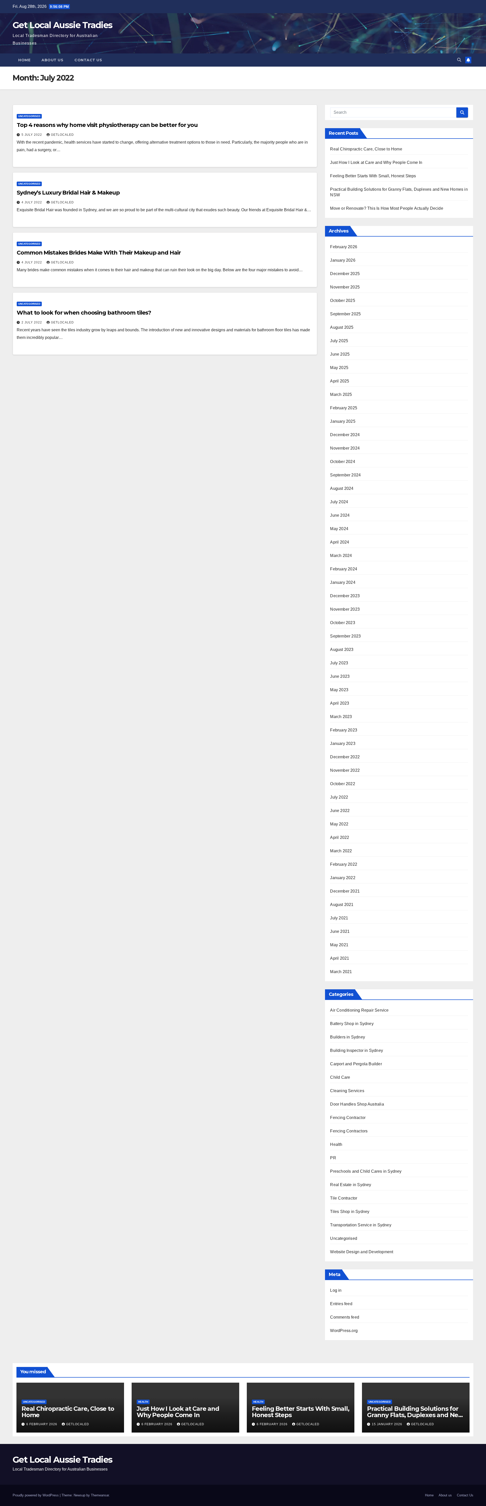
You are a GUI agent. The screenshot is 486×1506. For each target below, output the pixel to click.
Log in (335, 1290)
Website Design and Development (361, 1252)
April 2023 (339, 703)
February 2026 (343, 247)
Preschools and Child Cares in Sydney (365, 1171)
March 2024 (341, 555)
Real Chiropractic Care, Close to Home (366, 149)
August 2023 (341, 649)
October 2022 (342, 784)
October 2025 (342, 300)
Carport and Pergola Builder (356, 1064)
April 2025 (339, 381)
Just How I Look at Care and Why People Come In (376, 162)
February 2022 (343, 864)
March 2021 (341, 972)
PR (333, 1158)
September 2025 (345, 314)
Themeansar (100, 1495)
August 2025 (341, 327)
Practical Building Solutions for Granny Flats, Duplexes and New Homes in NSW (415, 1415)
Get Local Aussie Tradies (62, 25)
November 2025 (345, 287)
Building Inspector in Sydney (356, 1050)
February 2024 (343, 569)
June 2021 (340, 931)
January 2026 (342, 260)
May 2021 (339, 945)
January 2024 (342, 582)
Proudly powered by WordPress (36, 1495)
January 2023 (342, 743)
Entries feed (341, 1304)
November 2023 (345, 609)
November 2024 (345, 448)
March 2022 (341, 851)
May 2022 (339, 824)
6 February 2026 (42, 1424)
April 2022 (339, 837)
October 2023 (342, 623)
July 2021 (339, 918)
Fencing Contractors (349, 1131)
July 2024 (339, 502)
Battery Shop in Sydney (351, 1023)
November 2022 (345, 770)
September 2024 (345, 475)
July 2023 (339, 663)
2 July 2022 (32, 322)
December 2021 (345, 891)
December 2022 (345, 757)
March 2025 (341, 394)
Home (24, 60)
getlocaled (62, 135)
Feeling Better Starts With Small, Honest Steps (373, 176)
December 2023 (345, 596)
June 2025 (340, 354)
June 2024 (340, 515)
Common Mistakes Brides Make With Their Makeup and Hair (99, 252)
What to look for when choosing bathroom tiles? (84, 312)
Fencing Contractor (348, 1117)
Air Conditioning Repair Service (359, 1010)
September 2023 (345, 636)
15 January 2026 (387, 1424)
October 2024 (342, 461)
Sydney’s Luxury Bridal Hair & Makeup (68, 192)
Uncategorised (29, 116)
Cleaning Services (347, 1091)
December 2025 (345, 274)
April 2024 (339, 542)
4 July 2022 (32, 202)
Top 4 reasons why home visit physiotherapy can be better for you (107, 125)
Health (336, 1144)
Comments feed (344, 1317)
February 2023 (343, 730)
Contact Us (88, 60)
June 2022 (340, 810)
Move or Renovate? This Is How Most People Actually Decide (386, 208)
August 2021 (341, 904)
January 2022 (342, 878)
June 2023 (340, 676)
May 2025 (339, 367)
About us (52, 60)
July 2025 (339, 341)
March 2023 (341, 717)
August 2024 (341, 488)
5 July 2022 (32, 135)
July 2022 (339, 797)
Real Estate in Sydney (350, 1185)
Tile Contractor (343, 1198)
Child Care (340, 1077)
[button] (459, 60)
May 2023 (339, 690)
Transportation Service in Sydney (360, 1225)
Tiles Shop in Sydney (349, 1211)
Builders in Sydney (347, 1037)
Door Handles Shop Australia (357, 1104)
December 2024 (345, 435)
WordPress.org (344, 1330)
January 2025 (342, 421)
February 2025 (343, 408)
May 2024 (339, 529)
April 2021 (339, 958)
